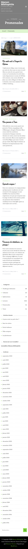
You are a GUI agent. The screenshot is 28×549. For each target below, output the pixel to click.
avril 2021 (5, 425)
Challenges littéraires (9, 288)
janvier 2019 (6, 494)
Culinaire (5, 119)
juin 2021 (5, 417)
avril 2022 (6, 376)
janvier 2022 (6, 388)
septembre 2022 (7, 356)
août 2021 (5, 409)
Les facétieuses (7, 335)
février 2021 (6, 433)
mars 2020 (6, 474)
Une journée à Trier (10, 121)
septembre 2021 (7, 405)
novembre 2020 (7, 445)
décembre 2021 (7, 392)
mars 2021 (6, 429)
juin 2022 (5, 368)
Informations (6, 297)
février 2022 (6, 384)
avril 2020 (6, 470)
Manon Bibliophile (7, 3)
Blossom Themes (11, 544)
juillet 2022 (6, 364)
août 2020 (6, 453)
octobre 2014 (6, 518)
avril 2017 (5, 506)
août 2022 (6, 360)
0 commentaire (7, 91)
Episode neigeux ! (9, 183)
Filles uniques (7, 331)
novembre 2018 (7, 498)
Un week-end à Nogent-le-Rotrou (12, 62)
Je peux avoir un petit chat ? (11, 319)
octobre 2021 (6, 400)
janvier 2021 (6, 437)
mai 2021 (5, 421)
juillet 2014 (6, 523)
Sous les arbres (7, 323)
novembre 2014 (7, 514)
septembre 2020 (7, 449)
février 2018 (6, 502)
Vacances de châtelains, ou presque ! (12, 243)
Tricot (4, 309)
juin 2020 (5, 461)
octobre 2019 (6, 490)
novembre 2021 (7, 396)
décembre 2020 (7, 441)
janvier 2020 (6, 482)
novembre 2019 (7, 486)
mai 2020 (5, 466)
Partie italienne (7, 327)
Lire (23, 91)
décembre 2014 (7, 510)
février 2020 (6, 478)
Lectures (5, 301)
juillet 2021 (6, 413)
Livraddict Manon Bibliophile (10, 346)
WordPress (14, 546)
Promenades (6, 58)
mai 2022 (5, 372)
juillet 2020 (6, 457)
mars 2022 (6, 380)
